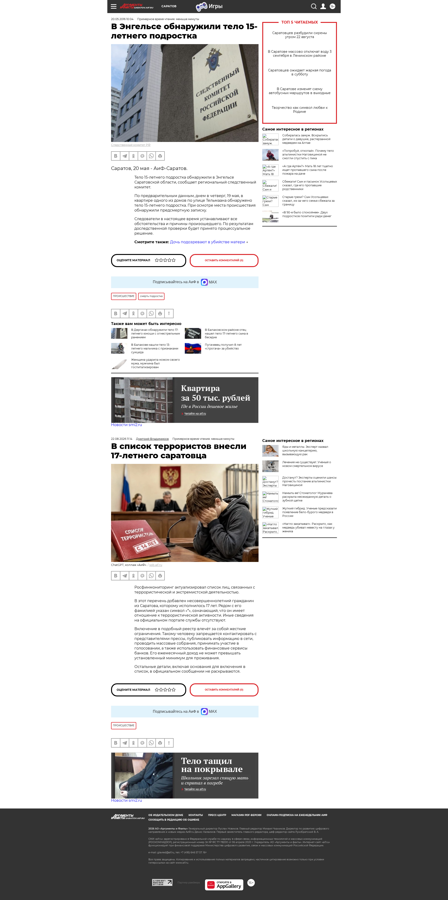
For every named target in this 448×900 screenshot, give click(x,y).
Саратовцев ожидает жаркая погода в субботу (299, 72)
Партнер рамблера (189, 882)
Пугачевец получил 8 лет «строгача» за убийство (223, 346)
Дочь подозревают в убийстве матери (207, 242)
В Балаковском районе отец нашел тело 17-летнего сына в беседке (226, 333)
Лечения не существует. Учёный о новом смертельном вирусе (306, 464)
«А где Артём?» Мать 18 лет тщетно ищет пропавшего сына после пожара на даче (307, 169)
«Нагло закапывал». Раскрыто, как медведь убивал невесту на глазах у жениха (308, 527)
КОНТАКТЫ (196, 815)
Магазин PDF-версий (246, 815)
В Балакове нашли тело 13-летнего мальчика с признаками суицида (154, 348)
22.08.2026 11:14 (121, 439)
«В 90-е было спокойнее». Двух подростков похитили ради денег (307, 214)
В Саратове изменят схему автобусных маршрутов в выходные (300, 91)
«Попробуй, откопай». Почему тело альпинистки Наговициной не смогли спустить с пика (308, 154)
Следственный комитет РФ (130, 145)
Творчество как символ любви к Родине (300, 110)
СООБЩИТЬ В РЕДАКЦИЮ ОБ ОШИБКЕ (173, 819)
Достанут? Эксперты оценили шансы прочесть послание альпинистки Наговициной (309, 481)
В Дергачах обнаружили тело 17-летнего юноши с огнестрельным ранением (155, 333)
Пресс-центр (217, 815)
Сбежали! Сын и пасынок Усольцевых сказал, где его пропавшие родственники (309, 185)
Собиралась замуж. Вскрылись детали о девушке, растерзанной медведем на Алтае (306, 139)
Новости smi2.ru (126, 425)
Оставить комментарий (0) (224, 260)
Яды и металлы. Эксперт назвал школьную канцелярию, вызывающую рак (305, 450)
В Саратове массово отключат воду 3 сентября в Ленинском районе (300, 54)
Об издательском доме (165, 815)
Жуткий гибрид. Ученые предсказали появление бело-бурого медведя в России (309, 512)
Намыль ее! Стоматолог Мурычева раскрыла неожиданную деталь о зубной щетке (307, 496)
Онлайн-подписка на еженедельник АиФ (297, 815)
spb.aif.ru (155, 565)
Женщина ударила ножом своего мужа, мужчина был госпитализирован (155, 363)
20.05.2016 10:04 (122, 19)
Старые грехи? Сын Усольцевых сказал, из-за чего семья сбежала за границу (308, 200)
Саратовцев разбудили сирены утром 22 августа (299, 35)
